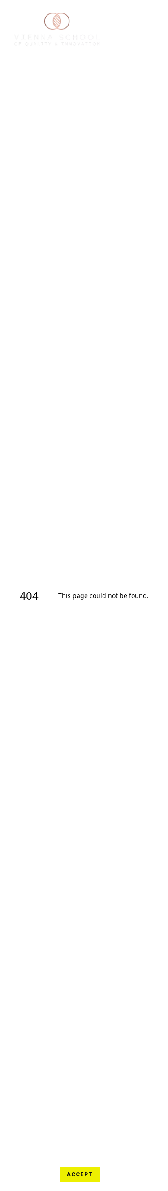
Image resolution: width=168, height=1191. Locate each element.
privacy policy (30, 1154)
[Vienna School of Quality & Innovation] (58, 28)
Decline (32, 1174)
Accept (80, 1174)
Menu (128, 28)
